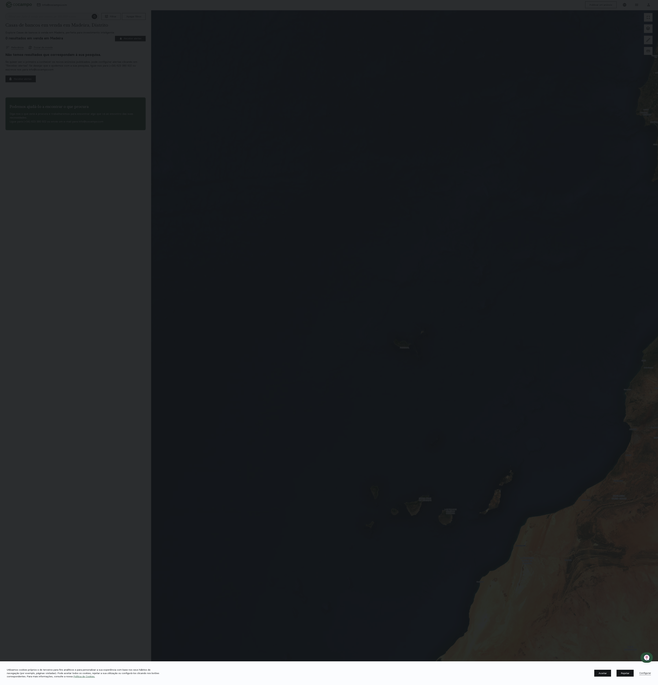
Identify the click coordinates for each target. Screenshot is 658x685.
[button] (602, 673)
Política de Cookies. (84, 676)
